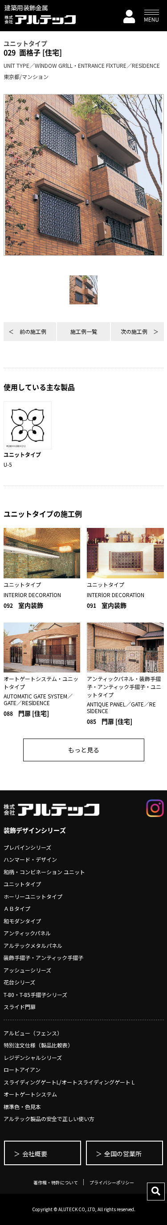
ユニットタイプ (22, 884)
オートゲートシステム (30, 1094)
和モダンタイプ (22, 921)
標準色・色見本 (22, 1106)
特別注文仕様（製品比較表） (38, 1045)
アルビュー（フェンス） (33, 1033)
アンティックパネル (27, 933)
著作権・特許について (55, 1182)
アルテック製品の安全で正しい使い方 (49, 1118)
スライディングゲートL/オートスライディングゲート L (69, 1082)
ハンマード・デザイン (30, 859)
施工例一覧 (83, 331)
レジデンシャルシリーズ (33, 1057)
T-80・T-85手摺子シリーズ (35, 994)
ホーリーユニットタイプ (33, 896)
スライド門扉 (20, 1006)
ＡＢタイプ (17, 908)
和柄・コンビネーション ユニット (44, 872)
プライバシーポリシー (112, 1182)
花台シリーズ (19, 982)
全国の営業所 (123, 1153)
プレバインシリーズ (27, 847)
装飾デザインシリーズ (35, 830)
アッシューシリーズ (27, 970)
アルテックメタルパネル (33, 945)
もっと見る (83, 749)
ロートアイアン (22, 1069)
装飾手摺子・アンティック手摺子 (43, 957)
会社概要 (34, 1153)
